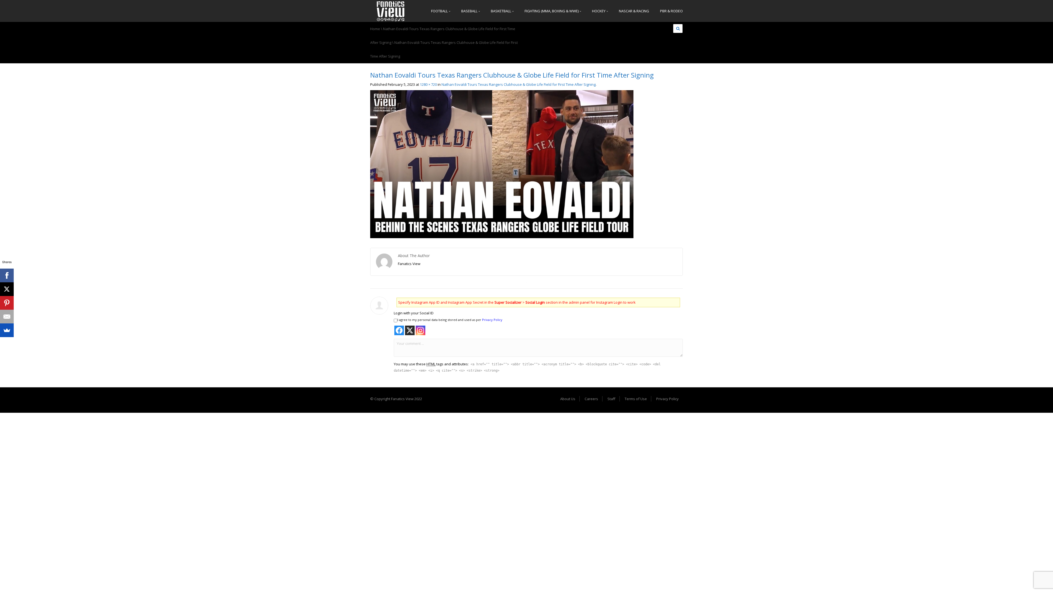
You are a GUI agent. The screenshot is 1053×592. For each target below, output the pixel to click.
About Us (567, 398)
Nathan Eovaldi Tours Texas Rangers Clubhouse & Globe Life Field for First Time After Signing (518, 84)
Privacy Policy (492, 320)
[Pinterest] (7, 303)
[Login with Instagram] (420, 330)
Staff (611, 398)
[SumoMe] (7, 330)
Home (375, 28)
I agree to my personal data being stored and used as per (449, 320)
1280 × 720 (428, 84)
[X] (7, 289)
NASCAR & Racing (634, 10)
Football (440, 10)
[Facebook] (7, 275)
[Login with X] (410, 330)
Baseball (469, 10)
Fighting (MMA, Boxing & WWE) (552, 10)
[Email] (7, 316)
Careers (591, 398)
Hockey (599, 10)
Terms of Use (636, 398)
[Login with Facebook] (399, 330)
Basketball (501, 10)
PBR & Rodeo (671, 10)
